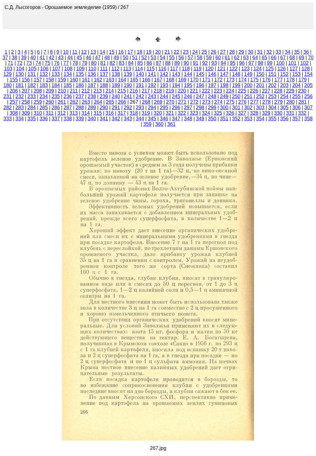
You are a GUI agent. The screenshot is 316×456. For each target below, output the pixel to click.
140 (140, 74)
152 (284, 74)
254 (284, 96)
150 (260, 74)
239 (104, 96)
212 (85, 90)
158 (50, 79)
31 (260, 52)
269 (158, 102)
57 (190, 57)
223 (218, 90)
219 (170, 90)
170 (194, 79)
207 (26, 90)
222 (206, 90)
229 (290, 90)
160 (74, 79)
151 (272, 74)
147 (224, 74)
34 (287, 52)
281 (302, 102)
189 (116, 85)
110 (92, 68)
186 (80, 85)
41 (42, 57)
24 (195, 52)
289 (92, 107)
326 (230, 113)
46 (88, 57)
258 (26, 102)
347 (176, 118)
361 (171, 124)
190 (128, 85)
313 (73, 113)
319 (146, 113)
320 (158, 113)
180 (7, 85)
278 (266, 102)
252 (260, 96)
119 (197, 68)
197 (212, 85)
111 (104, 68)
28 (232, 52)
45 (79, 57)
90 (186, 63)
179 (302, 79)
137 (104, 74)
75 (47, 63)
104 (20, 68)
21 (167, 52)
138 (116, 74)
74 (38, 63)
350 (212, 118)
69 (301, 57)
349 (200, 118)
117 (174, 68)
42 (51, 57)
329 (266, 113)
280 (290, 102)
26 (213, 52)
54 (162, 57)
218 (158, 90)
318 (134, 113)
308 (14, 113)
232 (19, 96)
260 (50, 102)
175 (254, 79)
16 (121, 52)
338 (68, 118)
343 (128, 118)
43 (61, 57)
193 (164, 85)
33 (278, 52)
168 (170, 79)
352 (236, 118)
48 (107, 57)
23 (186, 52)
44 (70, 57)
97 (251, 63)
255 (296, 96)
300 (224, 107)
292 (128, 107)
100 (280, 63)
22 (176, 52)
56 (181, 57)
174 (242, 79)
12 (84, 52)
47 (98, 57)
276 (242, 102)
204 (296, 85)
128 (305, 68)
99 (269, 63)
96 (242, 63)
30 (250, 52)
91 (195, 63)
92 (205, 63)
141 (152, 74)
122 (233, 68)
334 (19, 118)
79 (84, 63)
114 (139, 68)
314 (85, 113)
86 (149, 63)
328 (254, 113)
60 (218, 57)
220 (182, 90)
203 (284, 85)
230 (302, 90)
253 (272, 96)
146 (212, 74)
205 (308, 85)
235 (56, 96)
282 (7, 107)
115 (151, 68)
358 (308, 118)
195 (188, 85)
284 (31, 107)
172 (218, 79)
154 (308, 74)
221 (194, 90)
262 (74, 102)
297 (188, 107)
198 (224, 85)
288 (80, 107)
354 (260, 118)
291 (116, 107)
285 (44, 107)
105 (32, 68)
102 (304, 63)
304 (272, 107)
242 (140, 96)
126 (281, 68)
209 (50, 90)
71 (10, 63)
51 (135, 57)
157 (38, 79)
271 (182, 102)
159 (62, 79)
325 (218, 113)
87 (158, 63)
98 (260, 63)
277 (254, 102)
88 (168, 63)
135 (80, 74)
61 (227, 57)
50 (125, 57)
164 (122, 79)
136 (92, 74)
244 (164, 96)
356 (284, 118)
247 (200, 96)
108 (68, 68)
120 (209, 68)
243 (152, 96)
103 (8, 68)
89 (177, 63)
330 (278, 113)
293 (140, 107)
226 (254, 90)
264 (98, 102)
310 (38, 113)
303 (260, 107)
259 (38, 102)
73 (29, 63)
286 (56, 107)
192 (152, 85)
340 (92, 118)
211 (74, 90)
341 (104, 118)
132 (44, 74)
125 (269, 68)
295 (164, 107)
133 (56, 74)
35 (297, 52)
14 (102, 52)
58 (199, 57)
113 (127, 68)
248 (212, 96)
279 (278, 102)
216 (134, 90)
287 (68, 107)
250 (236, 96)
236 (68, 96)
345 (152, 118)
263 (86, 102)
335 (31, 118)
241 (128, 96)
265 (110, 102)
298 (200, 107)
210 (62, 90)
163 (110, 79)
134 (68, 74)
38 (14, 57)
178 (290, 79)
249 (224, 96)
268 (146, 102)
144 (188, 74)
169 (182, 79)
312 (61, 113)
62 (236, 57)
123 (245, 68)
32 (269, 52)
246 (188, 96)
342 (116, 118)
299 (212, 107)
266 (122, 102)
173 (230, 79)
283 (19, 107)
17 (130, 52)
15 (111, 52)
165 (134, 79)
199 (236, 85)
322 (182, 113)
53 (153, 57)
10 (66, 52)
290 (104, 107)
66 (273, 57)
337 (56, 118)
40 (33, 57)
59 (209, 57)
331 (290, 113)
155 (14, 79)
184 (56, 85)
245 (176, 96)
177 (278, 79)
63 (246, 57)
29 (241, 52)
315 (98, 113)
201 (260, 85)
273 (206, 102)
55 (172, 57)
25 (204, 52)
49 (116, 57)
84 (131, 63)
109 (80, 68)
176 (266, 79)
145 (200, 74)
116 (162, 68)
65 (264, 57)
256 (308, 96)
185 (68, 85)
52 (144, 57)
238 (92, 96)
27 (223, 52)
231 (7, 96)
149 (248, 74)
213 (98, 90)
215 (122, 90)
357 (296, 118)
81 (103, 63)
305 (284, 107)
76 (57, 63)
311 (50, 113)
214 (110, 90)
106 (44, 68)
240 (116, 96)
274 (218, 102)
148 (236, 74)
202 (272, 85)
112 (115, 68)
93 (214, 63)
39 (24, 57)
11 (74, 52)
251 (248, 96)
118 (186, 68)
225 (242, 90)
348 (188, 118)
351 (224, 118)
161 (86, 79)
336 (44, 118)
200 (248, 85)
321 (170, 113)
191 (140, 85)
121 (221, 68)
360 (159, 124)
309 (26, 113)
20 (158, 52)
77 (66, 63)
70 (311, 57)
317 (122, 113)
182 (31, 85)
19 (149, 52)
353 (248, 118)
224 (230, 90)
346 (164, 118)
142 (164, 74)
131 (31, 74)
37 (5, 57)
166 (146, 79)
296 (176, 107)
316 (110, 113)
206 (14, 90)
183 (44, 85)
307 (308, 107)
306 (296, 107)
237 (80, 96)
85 (140, 63)
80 (94, 63)
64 (255, 57)
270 (170, 102)
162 (98, 79)
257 (14, 102)
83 (121, 63)
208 (38, 90)
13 (93, 52)
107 (56, 68)
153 (296, 74)
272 (194, 102)
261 (62, 102)
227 (266, 90)
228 (278, 90)
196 (200, 85)
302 (248, 107)
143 (176, 74)
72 (20, 63)
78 (75, 63)
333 (7, 118)
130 (19, 74)
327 (242, 113)
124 (257, 68)
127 (293, 68)
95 (232, 63)
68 (292, 57)
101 (292, 63)
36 (306, 52)
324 (206, 113)
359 (147, 124)
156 (26, 79)
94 (223, 63)
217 (146, 90)
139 (128, 74)
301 (236, 107)
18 (139, 52)
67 (283, 57)
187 (92, 85)
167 (158, 79)
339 (80, 118)
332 (302, 113)
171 (206, 79)
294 (152, 107)
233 (31, 96)
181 (19, 85)
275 (230, 102)
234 (44, 96)
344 (140, 118)
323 (194, 113)
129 (7, 74)
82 (112, 63)
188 (104, 85)
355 (272, 118)
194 (176, 85)
